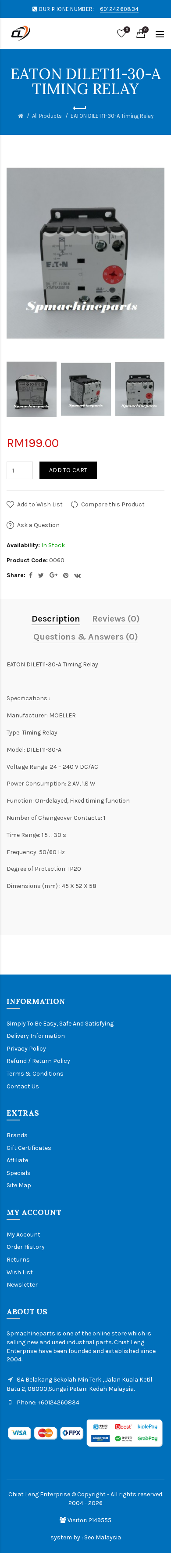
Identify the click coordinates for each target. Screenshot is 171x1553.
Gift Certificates (29, 1148)
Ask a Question (38, 525)
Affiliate (17, 1160)
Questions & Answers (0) (85, 637)
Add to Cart (68, 470)
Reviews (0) (116, 619)
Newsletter (22, 1284)
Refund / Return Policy (38, 1061)
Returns (18, 1259)
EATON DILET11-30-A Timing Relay (112, 116)
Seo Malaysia (102, 1537)
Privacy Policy (26, 1048)
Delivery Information (36, 1036)
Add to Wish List (40, 504)
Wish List (20, 1272)
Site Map (19, 1185)
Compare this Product (113, 504)
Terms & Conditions (35, 1073)
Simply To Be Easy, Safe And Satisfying (60, 1023)
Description (56, 619)
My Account (23, 1234)
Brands (17, 1135)
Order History (26, 1247)
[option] (31, 389)
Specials (19, 1173)
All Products (47, 116)
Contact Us (23, 1086)
